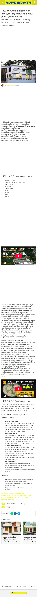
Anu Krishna (9, 85)
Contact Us (31, 586)
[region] (18, 103)
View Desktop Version (19, 593)
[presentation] (32, 533)
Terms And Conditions (19, 586)
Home (8, 507)
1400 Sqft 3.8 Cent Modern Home (15, 504)
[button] (2, 2)
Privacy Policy (6, 586)
